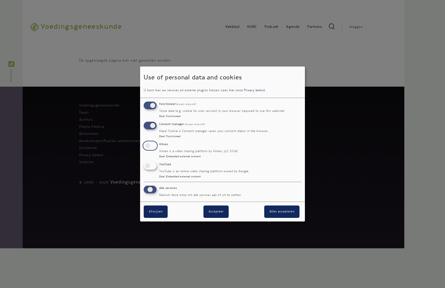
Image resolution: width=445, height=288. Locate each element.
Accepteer (216, 211)
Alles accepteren (281, 211)
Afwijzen (155, 211)
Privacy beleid (254, 90)
